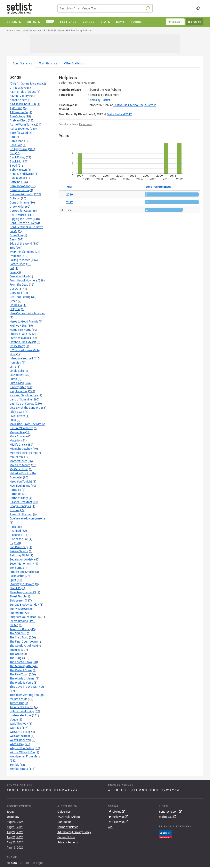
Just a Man (17, 383)
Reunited (15, 530)
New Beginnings (20, 485)
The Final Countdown (23, 641)
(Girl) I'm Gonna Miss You (26, 83)
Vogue (14, 719)
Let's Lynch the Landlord (25, 407)
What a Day (17, 744)
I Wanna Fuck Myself (23, 342)
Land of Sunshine (21, 399)
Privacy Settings (67, 842)
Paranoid (15, 493)
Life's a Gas (17, 411)
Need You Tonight (21, 481)
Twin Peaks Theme (21, 707)
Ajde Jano (16, 108)
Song (22, 63)
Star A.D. (15, 588)
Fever (13, 272)
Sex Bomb (16, 567)
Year (69, 186)
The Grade (16, 653)
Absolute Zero (18, 100)
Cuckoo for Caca (20, 210)
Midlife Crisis (18, 444)
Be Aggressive (18, 149)
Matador (15, 440)
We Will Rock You (20, 740)
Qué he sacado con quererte (27, 518)
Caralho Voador (20, 186)
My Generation (19, 469)
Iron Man (15, 362)
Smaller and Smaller (22, 571)
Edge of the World (21, 243)
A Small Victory (19, 95)
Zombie (14, 764)
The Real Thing (19, 674)
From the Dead (19, 284)
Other (74, 63)
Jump (13, 379)
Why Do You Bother (22, 748)
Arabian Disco (18, 120)
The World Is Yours (21, 682)
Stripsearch (17, 600)
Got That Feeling (20, 297)
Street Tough (18, 596)
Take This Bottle (20, 629)
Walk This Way (19, 723)
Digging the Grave (21, 219)
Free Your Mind (19, 276)
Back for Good (19, 132)
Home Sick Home (20, 329)
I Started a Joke (20, 338)
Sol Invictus (17, 576)
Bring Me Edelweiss (22, 173)
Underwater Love (20, 715)
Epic (12, 247)
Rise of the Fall (19, 539)
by (99, 100)
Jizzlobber (16, 374)
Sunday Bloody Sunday (24, 604)
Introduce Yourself (21, 358)
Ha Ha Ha (16, 305)
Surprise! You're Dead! (23, 617)
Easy (13, 239)
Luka (13, 420)
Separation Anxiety (22, 559)
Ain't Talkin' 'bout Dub (23, 104)
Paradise (15, 489)
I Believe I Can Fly (20, 333)
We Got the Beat (20, 736)
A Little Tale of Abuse (23, 91)
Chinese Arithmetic (21, 194)
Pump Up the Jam (21, 514)
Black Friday (17, 157)
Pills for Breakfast (21, 502)
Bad (12, 136)
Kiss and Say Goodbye (24, 395)
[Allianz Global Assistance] (165, 833)
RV (11, 543)
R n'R (13, 526)
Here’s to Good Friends (24, 321)
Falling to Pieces (20, 260)
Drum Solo (16, 235)
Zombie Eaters (19, 768)
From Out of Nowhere (23, 280)
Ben (12, 153)
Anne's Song (17, 116)
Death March (18, 214)
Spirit (13, 580)
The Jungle (17, 658)
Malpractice (17, 432)
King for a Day (18, 391)
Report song (85, 124)
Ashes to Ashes (19, 128)
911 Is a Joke (18, 87)
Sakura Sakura (19, 551)
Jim (12, 366)
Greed (13, 301)
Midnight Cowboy (21, 448)
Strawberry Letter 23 (23, 592)
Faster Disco (17, 264)
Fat (12, 268)
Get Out (14, 288)
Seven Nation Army (22, 563)
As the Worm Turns (22, 124)
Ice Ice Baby (17, 346)
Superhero (16, 612)
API (110, 827)
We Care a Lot (18, 731)
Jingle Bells (17, 370)
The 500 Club (18, 633)
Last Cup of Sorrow (22, 403)
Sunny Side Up (19, 608)
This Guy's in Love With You (27, 686)
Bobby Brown (18, 169)
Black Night (17, 161)
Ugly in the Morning (22, 711)
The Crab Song (19, 637)
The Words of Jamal (22, 678)
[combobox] (105, 8)
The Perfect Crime (21, 670)
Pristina (14, 510)
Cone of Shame (19, 202)
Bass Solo (16, 145)
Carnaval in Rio (19, 190)
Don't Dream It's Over (23, 223)
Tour (48, 63)
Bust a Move (17, 178)
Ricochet (15, 534)
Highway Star (18, 325)
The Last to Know (21, 662)
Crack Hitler (17, 206)
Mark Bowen (18, 436)
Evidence (15, 255)
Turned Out (17, 703)
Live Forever (17, 415)
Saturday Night (19, 555)
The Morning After (21, 666)
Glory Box (16, 292)
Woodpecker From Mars (25, 756)
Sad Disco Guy (19, 547)
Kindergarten (18, 387)
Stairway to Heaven (22, 584)
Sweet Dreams (19, 621)
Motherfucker (18, 461)
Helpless (15, 309)
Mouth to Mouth (20, 465)
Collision (15, 198)
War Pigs (15, 727)
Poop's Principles (20, 506)
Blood (13, 165)
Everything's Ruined (22, 251)
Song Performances (158, 186)
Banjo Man (16, 141)
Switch (14, 625)
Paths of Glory (19, 498)
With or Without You (22, 752)
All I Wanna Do (19, 112)
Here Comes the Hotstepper (27, 313)
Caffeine (15, 182)
